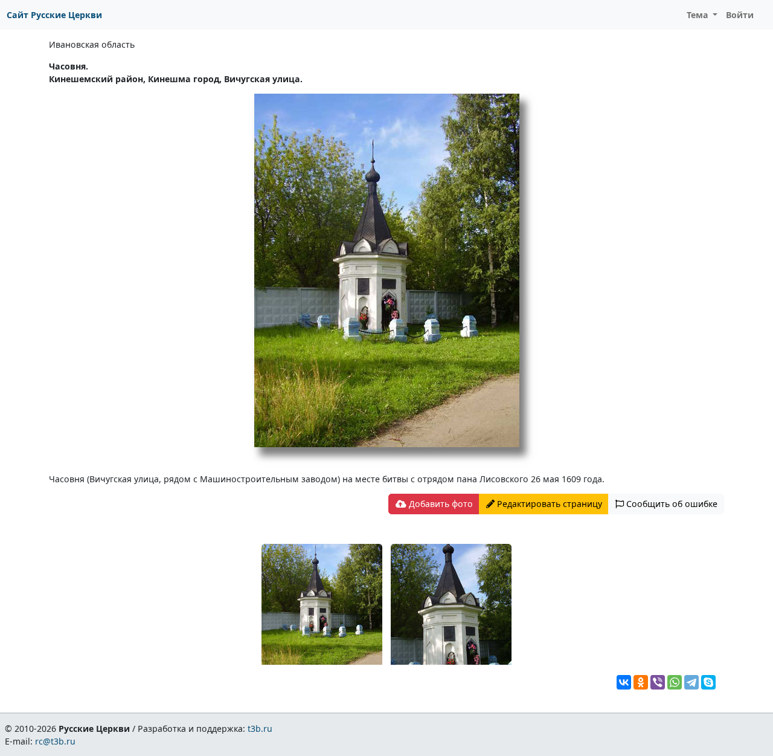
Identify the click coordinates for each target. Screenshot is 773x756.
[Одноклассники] (640, 682)
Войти (740, 15)
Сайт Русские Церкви (54, 15)
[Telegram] (691, 682)
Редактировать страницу (548, 503)
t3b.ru (260, 728)
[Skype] (708, 682)
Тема (699, 15)
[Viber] (657, 682)
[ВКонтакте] (624, 682)
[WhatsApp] (674, 682)
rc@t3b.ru (55, 741)
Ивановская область (92, 44)
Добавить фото (439, 503)
